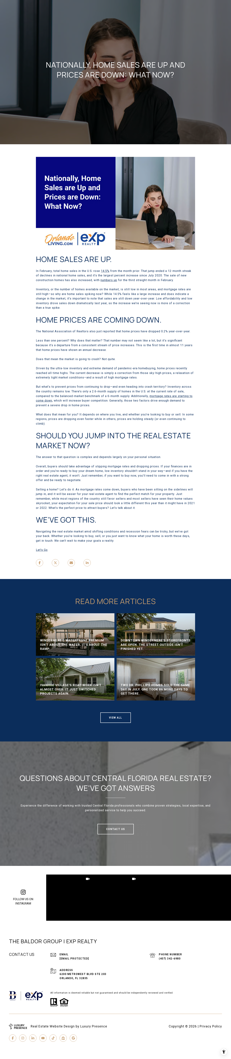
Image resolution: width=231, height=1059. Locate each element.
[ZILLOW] (63, 1038)
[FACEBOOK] (12, 1038)
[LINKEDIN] (32, 1038)
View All (115, 717)
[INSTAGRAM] (22, 1038)
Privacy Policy (211, 1026)
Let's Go (42, 550)
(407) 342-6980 (169, 958)
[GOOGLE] (73, 1038)
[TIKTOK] (53, 1038)
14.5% (105, 271)
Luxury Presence (93, 1026)
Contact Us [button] (115, 829)
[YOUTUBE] (43, 1038)
